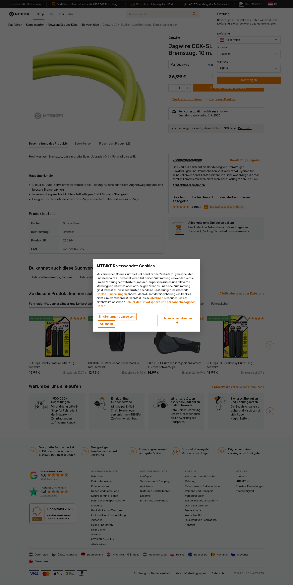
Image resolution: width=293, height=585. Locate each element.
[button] (156, 298)
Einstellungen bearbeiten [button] (116, 316)
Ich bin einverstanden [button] (177, 321)
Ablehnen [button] (106, 324)
